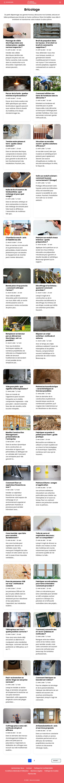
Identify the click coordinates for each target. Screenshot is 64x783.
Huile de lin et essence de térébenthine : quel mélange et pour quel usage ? (16, 193)
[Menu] (60, 2)
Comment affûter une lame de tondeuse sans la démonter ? (47, 95)
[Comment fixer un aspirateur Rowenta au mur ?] (17, 472)
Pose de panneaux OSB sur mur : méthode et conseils (15, 583)
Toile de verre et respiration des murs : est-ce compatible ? (45, 535)
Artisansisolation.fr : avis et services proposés (46, 727)
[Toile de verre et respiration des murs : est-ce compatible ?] (47, 523)
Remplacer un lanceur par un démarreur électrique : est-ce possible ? (15, 337)
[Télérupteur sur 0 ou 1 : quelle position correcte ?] (17, 619)
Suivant (55, 760)
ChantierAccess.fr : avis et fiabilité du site (16, 238)
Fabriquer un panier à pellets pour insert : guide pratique (46, 434)
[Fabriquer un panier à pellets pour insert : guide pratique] (47, 422)
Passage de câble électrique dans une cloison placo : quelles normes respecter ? (15, 44)
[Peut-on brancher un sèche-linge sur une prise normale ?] (17, 667)
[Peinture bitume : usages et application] (47, 472)
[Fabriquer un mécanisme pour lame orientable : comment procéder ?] (47, 571)
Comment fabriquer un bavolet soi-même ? (46, 678)
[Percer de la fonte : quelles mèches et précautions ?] (17, 83)
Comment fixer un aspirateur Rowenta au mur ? (16, 485)
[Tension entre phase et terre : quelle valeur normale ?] (17, 131)
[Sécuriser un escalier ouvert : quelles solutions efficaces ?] (47, 131)
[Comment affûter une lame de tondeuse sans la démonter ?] (47, 83)
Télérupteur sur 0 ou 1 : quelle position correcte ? (17, 630)
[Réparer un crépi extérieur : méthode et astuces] (47, 324)
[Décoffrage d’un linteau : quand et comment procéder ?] (47, 275)
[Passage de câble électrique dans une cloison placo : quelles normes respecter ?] (17, 30)
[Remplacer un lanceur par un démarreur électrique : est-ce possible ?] (17, 324)
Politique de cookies (51, 771)
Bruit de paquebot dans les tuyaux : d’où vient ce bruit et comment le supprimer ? (46, 44)
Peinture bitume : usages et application (46, 484)
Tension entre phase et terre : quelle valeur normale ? (15, 143)
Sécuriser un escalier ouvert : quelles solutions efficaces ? (46, 143)
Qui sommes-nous (17, 768)
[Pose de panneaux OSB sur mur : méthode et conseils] (17, 571)
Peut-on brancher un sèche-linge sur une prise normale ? (16, 679)
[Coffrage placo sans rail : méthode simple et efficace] (17, 715)
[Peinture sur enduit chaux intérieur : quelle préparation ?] (47, 227)
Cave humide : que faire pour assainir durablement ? (16, 535)
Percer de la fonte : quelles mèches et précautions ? (17, 94)
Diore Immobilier (35, 780)
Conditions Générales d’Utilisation (16, 771)
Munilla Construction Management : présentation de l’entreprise (15, 435)
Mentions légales (36, 771)
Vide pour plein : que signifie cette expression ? (17, 387)
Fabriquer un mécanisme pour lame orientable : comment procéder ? (47, 583)
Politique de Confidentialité (43, 768)
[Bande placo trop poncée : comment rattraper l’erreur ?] (17, 275)
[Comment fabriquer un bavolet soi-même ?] (47, 667)
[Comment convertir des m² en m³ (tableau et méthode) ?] (47, 619)
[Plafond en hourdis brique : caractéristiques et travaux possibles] (47, 376)
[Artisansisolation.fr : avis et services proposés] (47, 715)
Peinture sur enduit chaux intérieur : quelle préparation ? (47, 239)
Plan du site (32, 774)
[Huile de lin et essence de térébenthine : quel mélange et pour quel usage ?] (17, 179)
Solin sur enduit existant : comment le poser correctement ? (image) (46, 178)
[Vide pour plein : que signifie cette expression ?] (17, 376)
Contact (29, 768)
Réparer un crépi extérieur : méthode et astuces (45, 336)
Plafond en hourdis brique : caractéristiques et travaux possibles (47, 388)
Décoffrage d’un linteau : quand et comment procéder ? (46, 288)
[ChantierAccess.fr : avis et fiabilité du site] (17, 227)
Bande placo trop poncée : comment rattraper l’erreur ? (17, 288)
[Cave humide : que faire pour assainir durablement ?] (17, 523)
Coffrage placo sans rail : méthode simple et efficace (16, 728)
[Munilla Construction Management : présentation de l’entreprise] (17, 422)
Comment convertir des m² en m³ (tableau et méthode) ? (46, 631)
